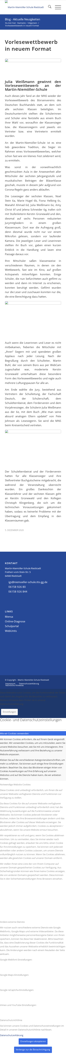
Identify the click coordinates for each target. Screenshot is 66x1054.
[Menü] (56, 7)
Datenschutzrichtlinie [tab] (11, 1020)
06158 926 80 (17, 586)
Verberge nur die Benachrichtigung (33, 1049)
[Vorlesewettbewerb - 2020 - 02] (33, 448)
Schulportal (12, 626)
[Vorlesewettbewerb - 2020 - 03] (33, 319)
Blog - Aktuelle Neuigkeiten (22, 19)
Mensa (9, 616)
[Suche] (48, 7)
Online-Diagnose (15, 621)
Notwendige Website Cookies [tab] (15, 784)
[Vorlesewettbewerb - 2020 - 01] (33, 68)
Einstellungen (9, 711)
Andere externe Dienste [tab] (12, 921)
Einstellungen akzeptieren (33, 1041)
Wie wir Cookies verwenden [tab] (14, 733)
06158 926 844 (17, 591)
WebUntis (11, 631)
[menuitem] (48, 7)
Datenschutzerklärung (11, 1035)
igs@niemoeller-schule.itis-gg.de (27, 582)
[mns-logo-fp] (27, 7)
